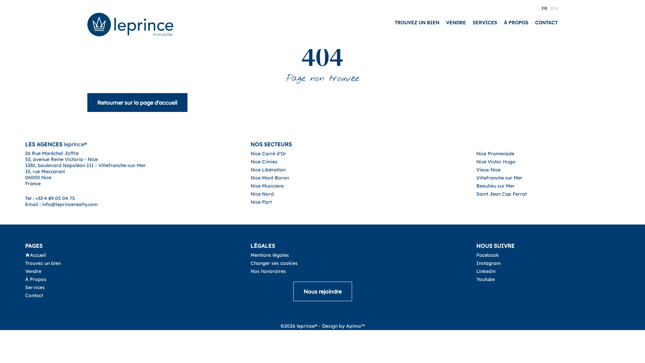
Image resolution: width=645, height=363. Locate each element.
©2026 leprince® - (300, 326)
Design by (343, 326)
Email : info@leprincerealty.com (61, 204)
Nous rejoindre (323, 291)
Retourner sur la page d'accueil (137, 102)
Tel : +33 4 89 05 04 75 (50, 198)
